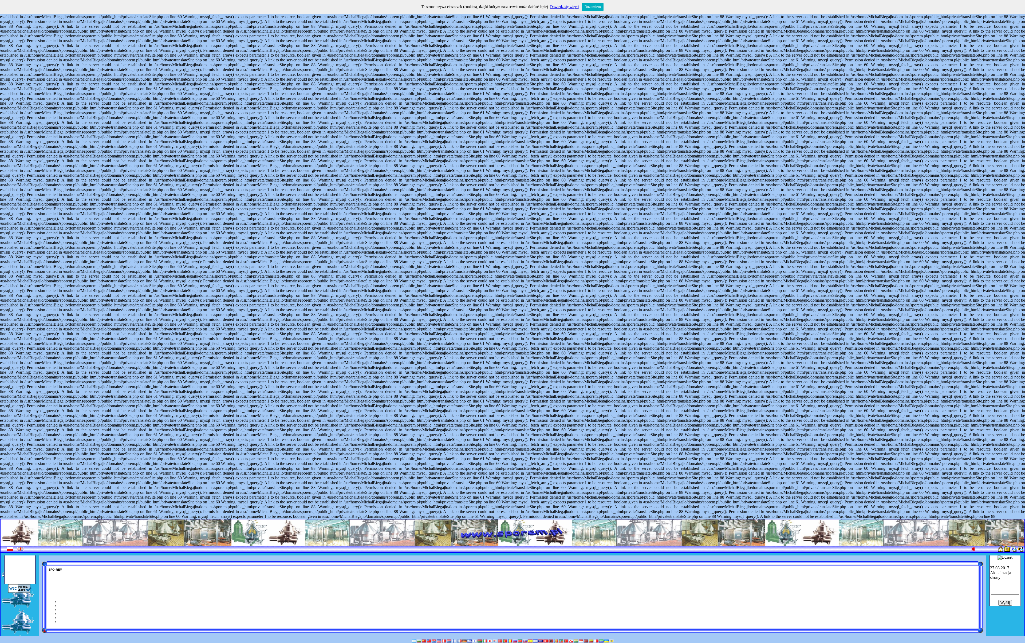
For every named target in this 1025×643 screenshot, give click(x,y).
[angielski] (20, 550)
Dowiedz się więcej (564, 7)
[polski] (10, 550)
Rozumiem (593, 7)
